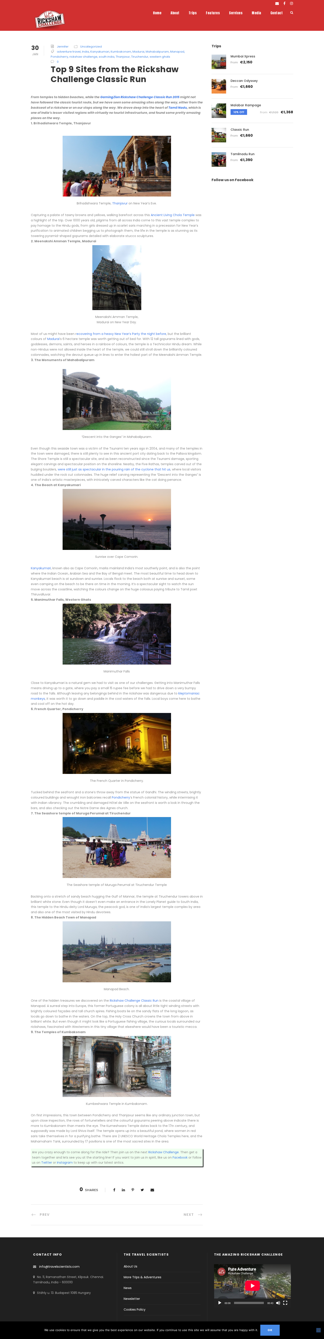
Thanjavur (123, 57)
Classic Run (240, 129)
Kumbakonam (121, 52)
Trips (193, 12)
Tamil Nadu (177, 107)
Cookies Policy (134, 1309)
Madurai (138, 52)
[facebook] (284, 3)
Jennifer (63, 46)
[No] (318, 1330)
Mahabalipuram (157, 52)
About (175, 12)
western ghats (160, 57)
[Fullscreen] (285, 1303)
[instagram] (291, 3)
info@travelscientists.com (59, 1266)
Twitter (46, 1162)
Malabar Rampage (246, 105)
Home (157, 12)
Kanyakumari (99, 52)
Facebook (180, 1157)
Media (256, 12)
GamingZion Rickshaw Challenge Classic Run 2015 (140, 97)
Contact (276, 12)
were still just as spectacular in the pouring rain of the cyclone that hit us (114, 469)
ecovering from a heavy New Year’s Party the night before (121, 334)
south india (106, 57)
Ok (270, 1330)
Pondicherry (59, 57)
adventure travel (69, 52)
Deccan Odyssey (244, 81)
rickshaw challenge (83, 57)
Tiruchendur (139, 57)
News (128, 1288)
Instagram (65, 1162)
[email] (277, 3)
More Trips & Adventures (142, 1277)
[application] (252, 1285)
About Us (130, 1266)
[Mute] (278, 1303)
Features (213, 12)
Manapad (177, 52)
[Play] (220, 1303)
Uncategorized (91, 46)
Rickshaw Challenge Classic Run (134, 1000)
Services (235, 12)
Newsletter (132, 1299)
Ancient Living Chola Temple (173, 215)
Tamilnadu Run (243, 154)
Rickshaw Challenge (163, 1152)
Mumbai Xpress (243, 56)
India (85, 52)
